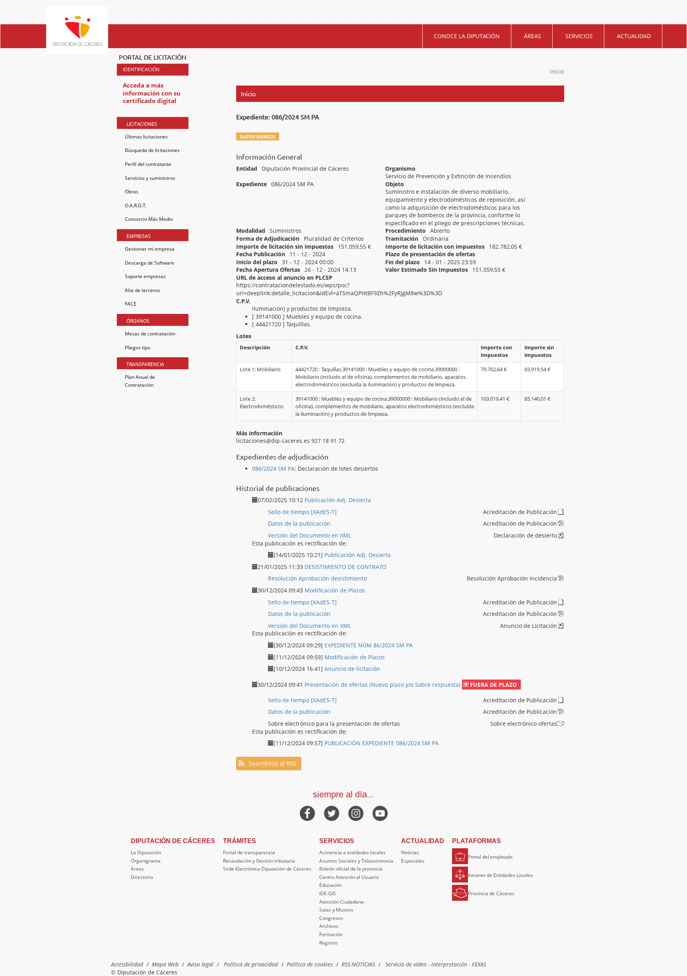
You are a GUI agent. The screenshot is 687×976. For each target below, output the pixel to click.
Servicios (579, 36)
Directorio (142, 877)
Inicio (557, 71)
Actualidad (634, 36)
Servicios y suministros (150, 178)
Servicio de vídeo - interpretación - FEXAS (435, 964)
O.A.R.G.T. (135, 205)
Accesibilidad (127, 964)
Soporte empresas (145, 276)
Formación (331, 934)
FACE (130, 303)
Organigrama (146, 860)
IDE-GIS (327, 893)
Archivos (328, 926)
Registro (328, 942)
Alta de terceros (142, 290)
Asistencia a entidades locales (352, 852)
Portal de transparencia (249, 852)
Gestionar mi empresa (150, 248)
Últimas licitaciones (146, 136)
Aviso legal (200, 964)
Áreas (532, 36)
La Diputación (146, 852)
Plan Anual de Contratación (140, 381)
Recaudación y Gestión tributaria (259, 860)
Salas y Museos (336, 909)
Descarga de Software (149, 262)
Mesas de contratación (150, 333)
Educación (330, 885)
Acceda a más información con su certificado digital (151, 93)
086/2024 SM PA (273, 468)
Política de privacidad (251, 964)
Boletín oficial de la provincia (350, 868)
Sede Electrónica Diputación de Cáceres (267, 868)
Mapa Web (165, 964)
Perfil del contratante (148, 164)
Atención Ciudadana (341, 901)
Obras (131, 191)
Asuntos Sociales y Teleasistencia (356, 860)
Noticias (410, 852)
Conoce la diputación (467, 36)
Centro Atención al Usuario (349, 877)
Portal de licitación (152, 57)
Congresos (331, 918)
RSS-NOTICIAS (358, 964)
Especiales (413, 860)
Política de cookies (310, 964)
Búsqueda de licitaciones (152, 150)
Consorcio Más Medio (149, 219)
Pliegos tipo (137, 347)
